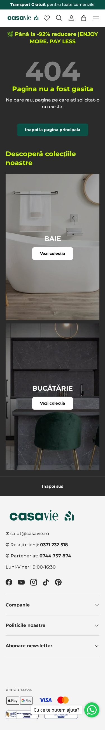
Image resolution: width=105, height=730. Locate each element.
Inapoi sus (52, 486)
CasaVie (25, 690)
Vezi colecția (52, 253)
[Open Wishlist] (47, 18)
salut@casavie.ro (29, 533)
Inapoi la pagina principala (52, 129)
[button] (84, 18)
